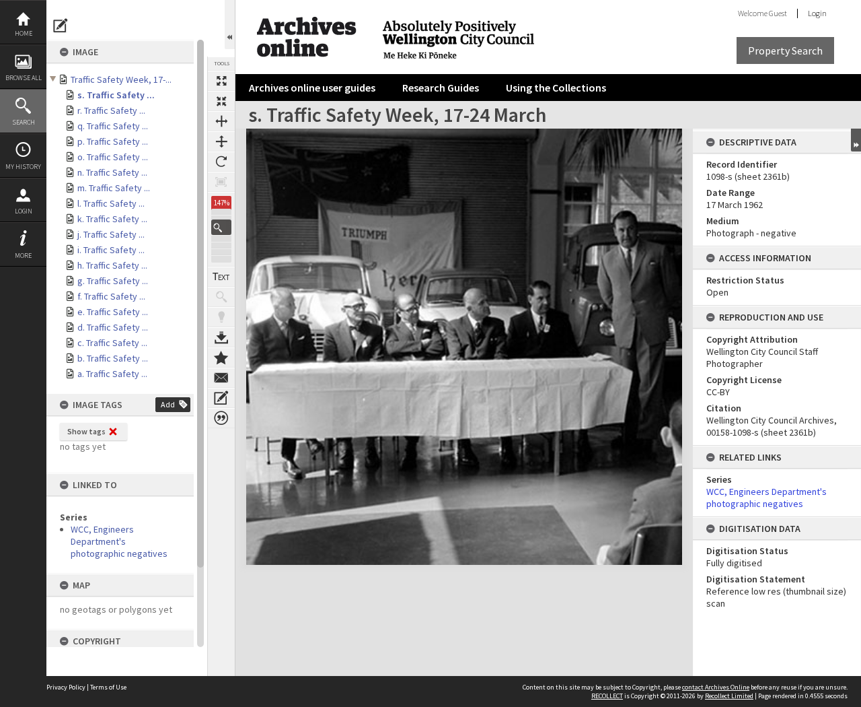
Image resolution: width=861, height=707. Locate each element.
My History (23, 166)
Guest (778, 13)
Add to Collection (221, 357)
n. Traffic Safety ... (112, 172)
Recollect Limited (729, 696)
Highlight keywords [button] (221, 317)
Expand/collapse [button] (856, 140)
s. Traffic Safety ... (116, 95)
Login (23, 211)
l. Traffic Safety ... (111, 203)
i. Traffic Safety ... (111, 250)
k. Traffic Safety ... (112, 219)
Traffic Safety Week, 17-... (121, 79)
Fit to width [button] (221, 121)
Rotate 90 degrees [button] (221, 162)
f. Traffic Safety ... (111, 296)
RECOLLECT (607, 696)
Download (221, 337)
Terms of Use (108, 687)
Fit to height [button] (221, 141)
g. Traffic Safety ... (112, 281)
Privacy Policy (65, 687)
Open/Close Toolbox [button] (230, 24)
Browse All (23, 77)
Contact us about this (221, 378)
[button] (221, 227)
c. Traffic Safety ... (112, 343)
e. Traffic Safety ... (112, 312)
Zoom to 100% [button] (221, 182)
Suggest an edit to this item (60, 25)
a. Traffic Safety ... (112, 374)
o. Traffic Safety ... (112, 157)
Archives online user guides (312, 87)
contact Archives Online (715, 687)
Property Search (785, 50)
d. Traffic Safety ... (112, 327)
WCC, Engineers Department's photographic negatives (119, 541)
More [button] (23, 255)
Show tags (86, 431)
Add (168, 404)
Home (23, 33)
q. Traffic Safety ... (112, 126)
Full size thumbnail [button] (221, 81)
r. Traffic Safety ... (111, 110)
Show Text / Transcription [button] (221, 277)
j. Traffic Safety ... (111, 234)
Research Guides (440, 87)
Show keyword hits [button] (221, 297)
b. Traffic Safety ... (112, 358)
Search (23, 122)
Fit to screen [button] (221, 101)
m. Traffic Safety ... (113, 188)
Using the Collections (556, 87)
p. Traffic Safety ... (112, 141)
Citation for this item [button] (221, 418)
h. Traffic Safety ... (112, 265)
